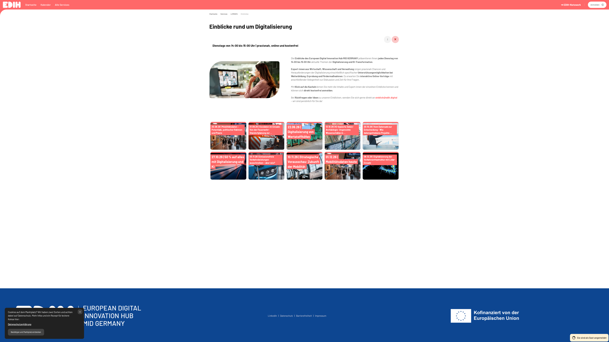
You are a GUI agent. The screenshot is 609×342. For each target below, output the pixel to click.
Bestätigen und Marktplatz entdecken (26, 332)
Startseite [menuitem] (30, 4)
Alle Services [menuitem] (62, 4)
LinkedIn (272, 315)
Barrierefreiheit (304, 315)
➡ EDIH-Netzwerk (571, 4)
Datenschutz (287, 315)
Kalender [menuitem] (46, 4)
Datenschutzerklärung (19, 324)
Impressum (320, 315)
